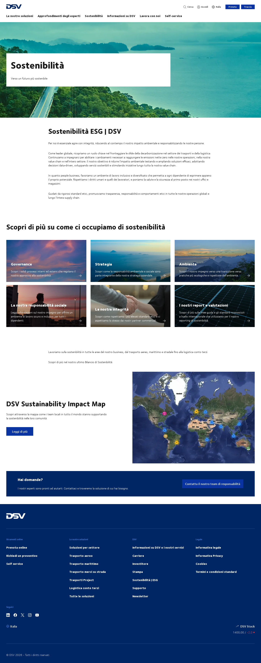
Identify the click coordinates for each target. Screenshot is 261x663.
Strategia (103, 264)
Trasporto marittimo (83, 563)
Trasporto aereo (81, 555)
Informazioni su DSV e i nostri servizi (158, 547)
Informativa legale (208, 547)
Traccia (248, 6)
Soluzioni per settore (84, 547)
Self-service (173, 16)
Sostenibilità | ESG (145, 580)
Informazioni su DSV (121, 16)
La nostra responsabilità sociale (38, 305)
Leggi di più (22, 431)
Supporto (139, 588)
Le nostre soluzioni (19, 16)
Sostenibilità (94, 16)
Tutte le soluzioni (81, 596)
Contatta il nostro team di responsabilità (212, 484)
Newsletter (140, 596)
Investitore (140, 563)
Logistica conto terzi (84, 588)
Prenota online (16, 547)
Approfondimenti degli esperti (59, 16)
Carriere (138, 555)
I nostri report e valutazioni (203, 305)
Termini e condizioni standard (216, 571)
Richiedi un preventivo (21, 555)
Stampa (137, 571)
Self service (14, 563)
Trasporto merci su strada (87, 571)
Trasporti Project (81, 580)
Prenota (233, 6)
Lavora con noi (150, 16)
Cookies (201, 563)
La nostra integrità (112, 309)
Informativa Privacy (209, 555)
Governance (21, 264)
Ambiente (188, 264)
